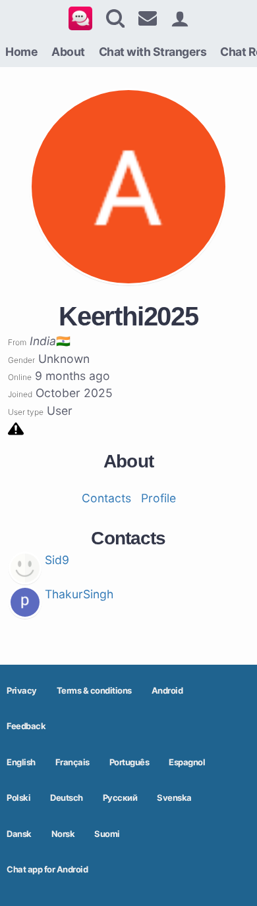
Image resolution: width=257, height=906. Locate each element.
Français (72, 762)
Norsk (63, 833)
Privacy (22, 690)
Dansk (19, 833)
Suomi (107, 833)
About (68, 52)
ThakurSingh (79, 594)
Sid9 (57, 560)
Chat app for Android (47, 869)
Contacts (106, 498)
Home (21, 52)
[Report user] (16, 428)
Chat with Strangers (153, 52)
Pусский (120, 797)
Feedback (26, 726)
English (21, 762)
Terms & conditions (94, 690)
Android (167, 690)
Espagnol (187, 762)
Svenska (174, 797)
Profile (158, 498)
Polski (18, 797)
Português (129, 762)
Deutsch (66, 797)
